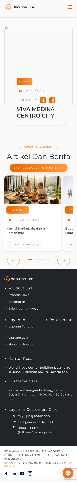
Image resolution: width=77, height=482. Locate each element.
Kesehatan (17, 301)
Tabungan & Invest (23, 308)
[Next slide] (63, 261)
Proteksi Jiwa (19, 295)
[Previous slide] (13, 261)
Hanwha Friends (21, 344)
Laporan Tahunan (22, 326)
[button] (30, 259)
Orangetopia (18, 337)
